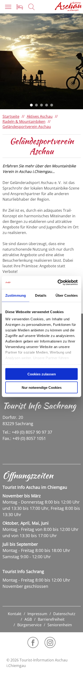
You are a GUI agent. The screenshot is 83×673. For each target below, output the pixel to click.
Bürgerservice (29, 624)
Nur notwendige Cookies (42, 387)
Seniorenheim (59, 624)
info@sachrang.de (22, 450)
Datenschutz (64, 613)
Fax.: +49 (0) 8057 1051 (24, 438)
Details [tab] (40, 295)
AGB (28, 619)
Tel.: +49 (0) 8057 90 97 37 (27, 432)
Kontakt (14, 613)
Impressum (37, 613)
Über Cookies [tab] (67, 295)
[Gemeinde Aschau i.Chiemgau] (68, 6)
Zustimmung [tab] (15, 295)
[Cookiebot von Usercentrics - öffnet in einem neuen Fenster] (58, 283)
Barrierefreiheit (51, 619)
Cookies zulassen (41, 374)
